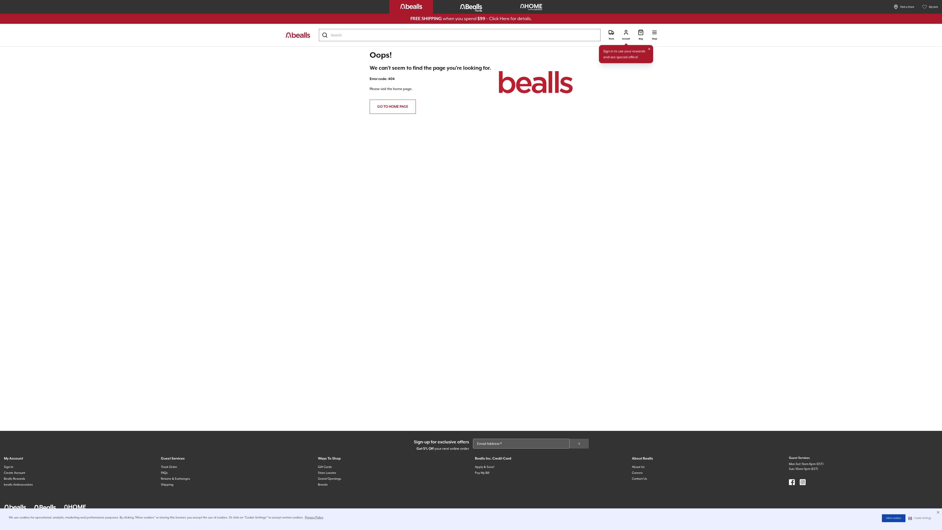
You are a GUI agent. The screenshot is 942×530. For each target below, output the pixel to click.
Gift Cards (325, 467)
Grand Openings (329, 478)
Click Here (499, 18)
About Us (638, 467)
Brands (323, 484)
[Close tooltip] (649, 49)
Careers (637, 473)
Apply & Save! (484, 467)
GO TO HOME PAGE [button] (392, 107)
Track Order (169, 467)
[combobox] (460, 35)
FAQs (164, 473)
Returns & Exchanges (175, 478)
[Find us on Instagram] (803, 482)
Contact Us (639, 478)
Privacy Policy (314, 517)
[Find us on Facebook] (792, 482)
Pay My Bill (482, 473)
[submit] (579, 444)
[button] (919, 518)
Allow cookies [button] (893, 518)
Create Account (14, 473)
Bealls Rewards (14, 478)
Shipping (167, 484)
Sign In (8, 467)
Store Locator (327, 473)
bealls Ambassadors (18, 484)
